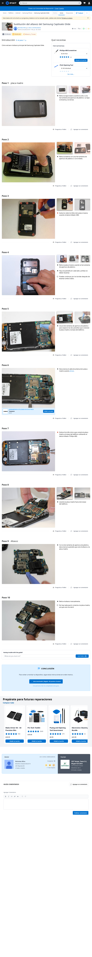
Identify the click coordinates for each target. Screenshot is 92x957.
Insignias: (51, 761)
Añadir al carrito (80, 60)
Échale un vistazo (67, 18)
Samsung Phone (27, 13)
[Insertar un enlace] (14, 796)
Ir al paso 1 (20, 40)
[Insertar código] (11, 796)
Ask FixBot (81, 656)
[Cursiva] (8, 796)
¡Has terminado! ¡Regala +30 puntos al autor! (47, 681)
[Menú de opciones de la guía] (87, 13)
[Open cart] (84, 3)
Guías (61, 13)
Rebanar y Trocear (30, 34)
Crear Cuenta (59, 8)
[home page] (11, 3)
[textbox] (46, 804)
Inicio (4, 13)
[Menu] (2, 3)
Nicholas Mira (22, 28)
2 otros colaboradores (48, 757)
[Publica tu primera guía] (53, 765)
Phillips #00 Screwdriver (68, 50)
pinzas (72, 371)
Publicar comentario (80, 813)
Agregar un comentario (79, 137)
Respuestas (69, 13)
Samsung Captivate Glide (41, 13)
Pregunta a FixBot (60, 129)
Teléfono (10, 13)
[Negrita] (5, 796)
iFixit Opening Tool (66, 65)
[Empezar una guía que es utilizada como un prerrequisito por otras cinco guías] (46, 765)
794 (75, 29)
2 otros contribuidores (34, 28)
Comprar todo (8, 703)
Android (18, 13)
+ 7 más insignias (51, 767)
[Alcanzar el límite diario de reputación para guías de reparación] (50, 765)
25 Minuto (8, 34)
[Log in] (89, 3)
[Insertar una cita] (17, 796)
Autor (6, 757)
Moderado (18, 34)
